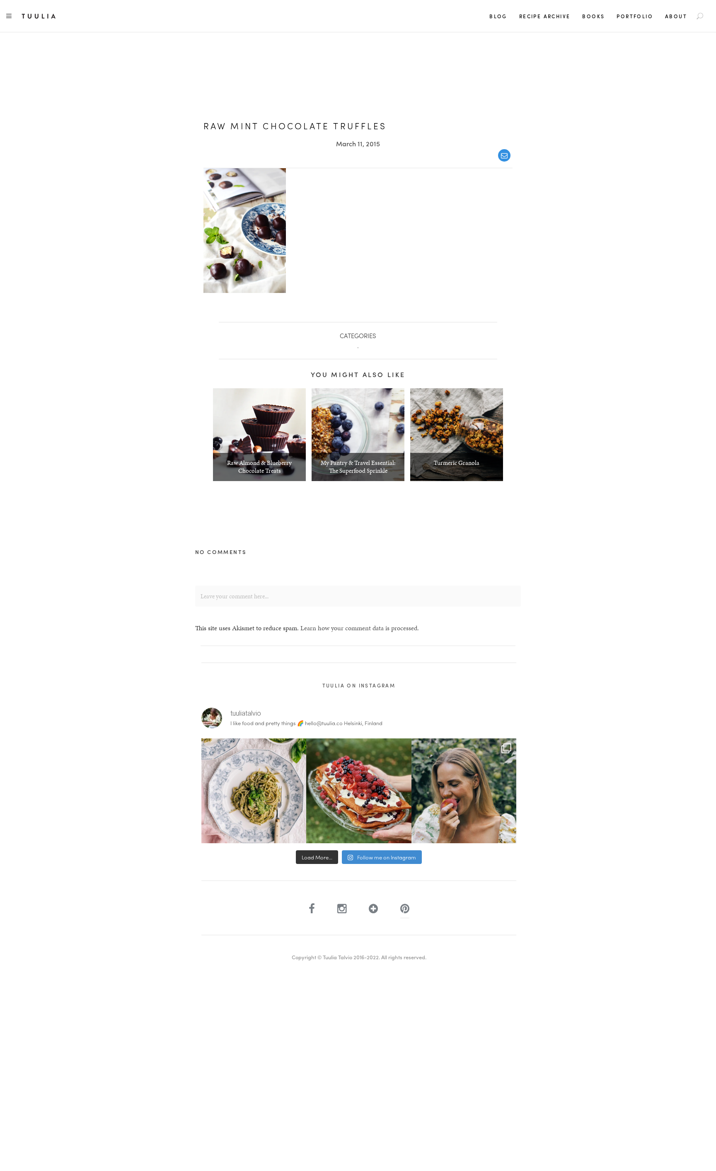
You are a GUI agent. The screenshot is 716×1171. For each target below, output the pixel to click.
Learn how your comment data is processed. (359, 628)
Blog (498, 16)
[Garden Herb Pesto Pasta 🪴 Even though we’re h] (253, 790)
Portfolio (635, 16)
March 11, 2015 (358, 143)
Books (593, 16)
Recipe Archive (545, 16)
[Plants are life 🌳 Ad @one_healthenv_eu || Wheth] (463, 790)
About (676, 16)
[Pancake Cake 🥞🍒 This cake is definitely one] (358, 790)
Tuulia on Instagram (359, 685)
